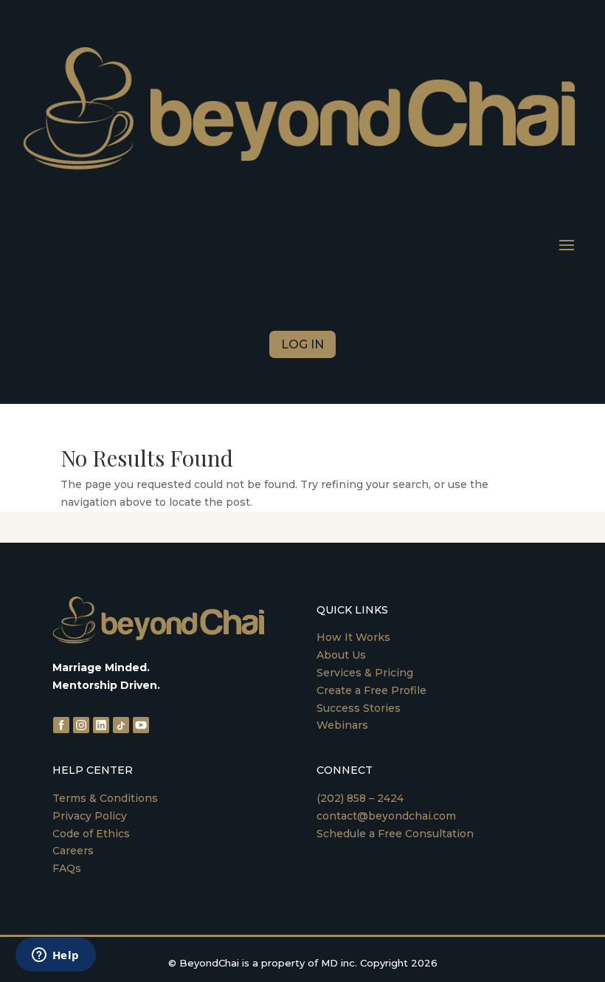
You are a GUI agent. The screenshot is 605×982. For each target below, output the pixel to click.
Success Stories (359, 708)
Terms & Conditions (105, 798)
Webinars (342, 725)
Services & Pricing (365, 672)
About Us (341, 655)
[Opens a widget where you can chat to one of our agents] (55, 956)
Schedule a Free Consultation (395, 833)
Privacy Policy (89, 816)
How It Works (353, 637)
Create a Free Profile (371, 690)
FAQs (66, 868)
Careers (73, 850)
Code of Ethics (91, 833)
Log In (302, 344)
